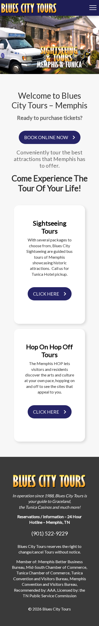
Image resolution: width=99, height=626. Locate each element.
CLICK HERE (46, 294)
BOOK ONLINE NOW (46, 137)
